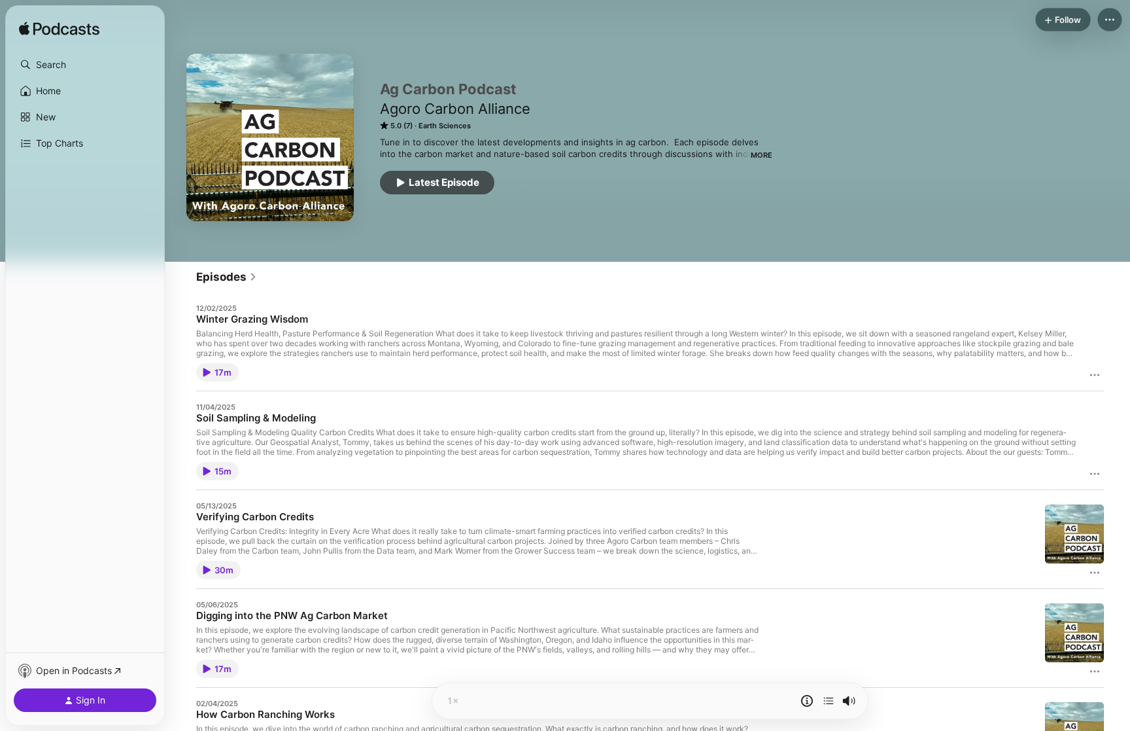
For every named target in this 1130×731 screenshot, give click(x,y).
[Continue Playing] (828, 701)
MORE (761, 155)
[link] (226, 277)
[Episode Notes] (807, 701)
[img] (59, 29)
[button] (85, 65)
